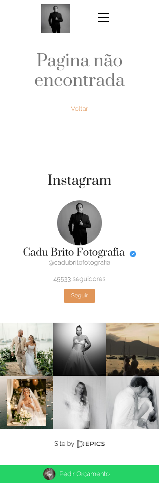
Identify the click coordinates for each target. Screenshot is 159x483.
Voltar (79, 108)
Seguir (79, 295)
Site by (65, 443)
